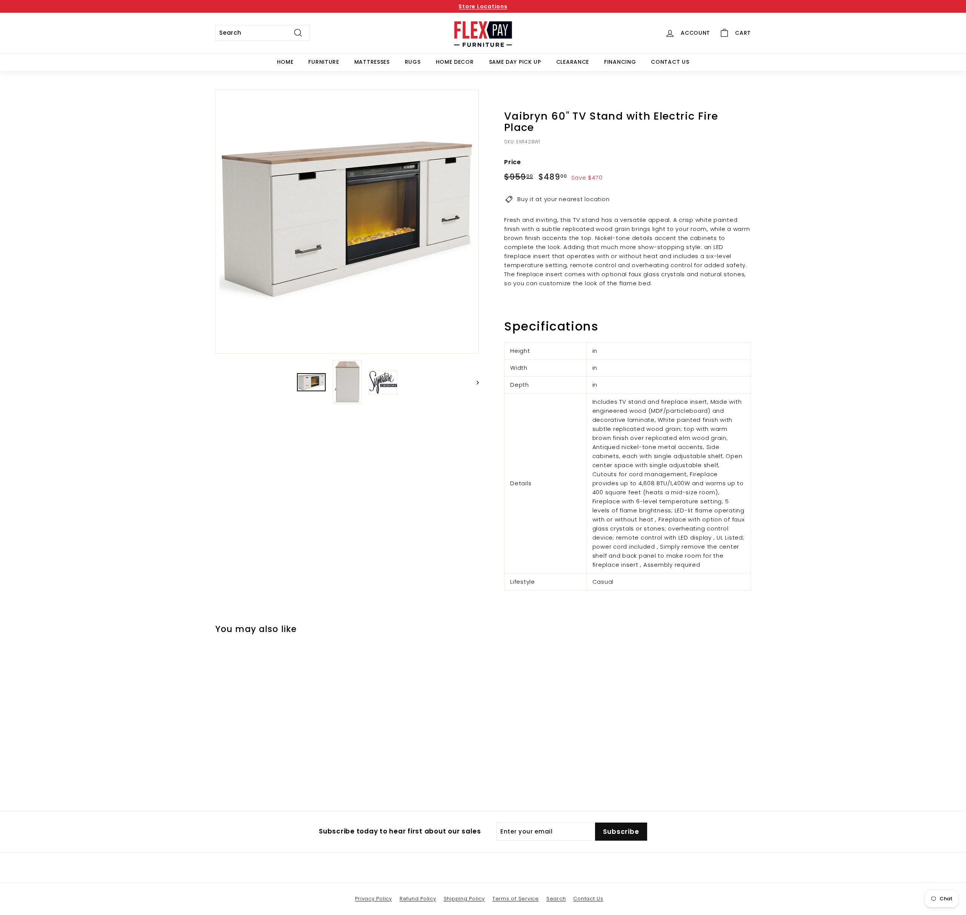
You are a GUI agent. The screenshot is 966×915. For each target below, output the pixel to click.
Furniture (323, 62)
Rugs (413, 62)
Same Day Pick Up (515, 62)
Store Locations (482, 6)
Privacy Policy (373, 898)
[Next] (474, 382)
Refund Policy (418, 898)
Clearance (572, 62)
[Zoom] (346, 221)
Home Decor (455, 62)
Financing (620, 62)
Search (556, 898)
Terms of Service (515, 898)
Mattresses (372, 62)
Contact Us (670, 62)
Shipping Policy (464, 898)
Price (512, 162)
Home (285, 62)
